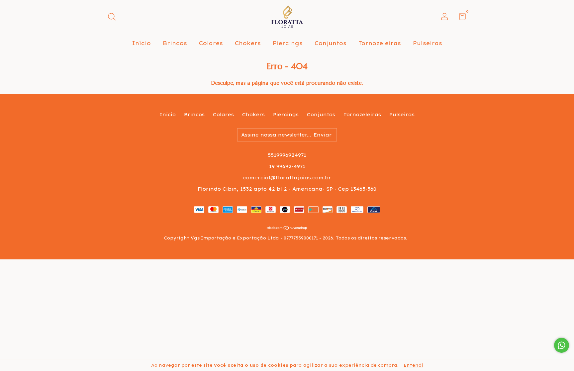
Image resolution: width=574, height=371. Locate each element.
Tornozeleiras (379, 43)
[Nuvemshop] (287, 228)
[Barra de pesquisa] (114, 17)
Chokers (248, 43)
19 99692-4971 (287, 166)
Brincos (175, 43)
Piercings (288, 43)
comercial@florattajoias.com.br (287, 178)
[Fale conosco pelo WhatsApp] (561, 345)
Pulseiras (427, 43)
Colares (211, 43)
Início (141, 43)
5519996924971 (287, 155)
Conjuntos (330, 43)
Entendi (413, 365)
